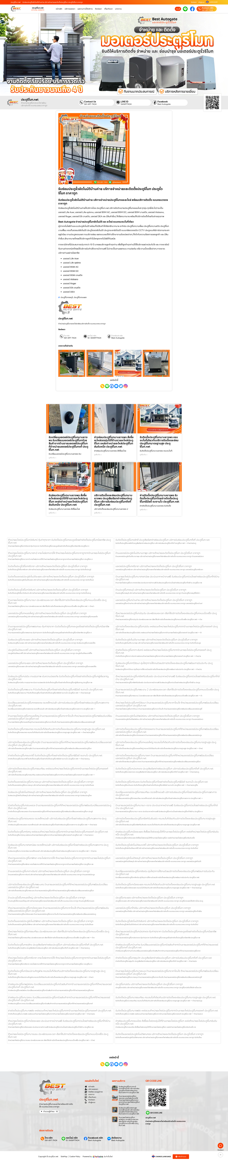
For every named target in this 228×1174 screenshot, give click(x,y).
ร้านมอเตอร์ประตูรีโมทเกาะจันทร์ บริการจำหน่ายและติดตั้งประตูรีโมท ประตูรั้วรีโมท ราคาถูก (49, 871)
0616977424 (126, 104)
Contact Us (90, 101)
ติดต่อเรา (194, 2)
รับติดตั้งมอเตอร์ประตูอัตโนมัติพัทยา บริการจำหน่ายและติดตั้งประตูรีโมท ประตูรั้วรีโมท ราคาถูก (50, 921)
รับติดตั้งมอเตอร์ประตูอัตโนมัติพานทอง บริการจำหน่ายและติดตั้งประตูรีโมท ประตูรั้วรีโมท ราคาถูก (160, 1034)
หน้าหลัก (59, 8)
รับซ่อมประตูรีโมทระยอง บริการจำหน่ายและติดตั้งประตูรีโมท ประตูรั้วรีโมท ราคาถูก (45, 640)
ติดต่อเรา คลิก (207, 8)
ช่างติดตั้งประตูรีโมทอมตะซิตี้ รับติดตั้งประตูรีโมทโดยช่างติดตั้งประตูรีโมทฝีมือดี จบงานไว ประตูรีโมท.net (55, 755)
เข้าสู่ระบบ (201, 2)
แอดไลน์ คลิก (92, 335)
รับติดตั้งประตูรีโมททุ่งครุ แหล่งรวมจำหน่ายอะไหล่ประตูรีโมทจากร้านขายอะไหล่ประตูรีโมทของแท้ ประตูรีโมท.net (58, 832)
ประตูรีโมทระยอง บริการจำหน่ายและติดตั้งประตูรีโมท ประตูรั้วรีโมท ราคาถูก (149, 898)
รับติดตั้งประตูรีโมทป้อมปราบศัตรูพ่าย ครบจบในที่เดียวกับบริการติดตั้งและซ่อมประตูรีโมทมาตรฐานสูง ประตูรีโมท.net (56, 972)
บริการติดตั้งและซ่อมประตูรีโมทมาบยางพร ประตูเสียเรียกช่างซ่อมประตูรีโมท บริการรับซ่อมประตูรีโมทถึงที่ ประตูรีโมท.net (113, 500)
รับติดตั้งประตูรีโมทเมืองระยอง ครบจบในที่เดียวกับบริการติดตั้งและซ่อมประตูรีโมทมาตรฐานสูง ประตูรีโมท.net (165, 884)
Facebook (162, 101)
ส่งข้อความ (116, 1137)
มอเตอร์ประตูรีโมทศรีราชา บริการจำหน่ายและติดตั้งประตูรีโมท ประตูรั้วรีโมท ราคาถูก (154, 566)
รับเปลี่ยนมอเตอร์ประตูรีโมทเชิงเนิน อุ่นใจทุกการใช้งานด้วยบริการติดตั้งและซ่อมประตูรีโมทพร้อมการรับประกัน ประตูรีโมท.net (165, 872)
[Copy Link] (102, 386)
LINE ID (124, 101)
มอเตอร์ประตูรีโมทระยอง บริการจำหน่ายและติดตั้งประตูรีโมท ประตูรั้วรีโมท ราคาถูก (45, 663)
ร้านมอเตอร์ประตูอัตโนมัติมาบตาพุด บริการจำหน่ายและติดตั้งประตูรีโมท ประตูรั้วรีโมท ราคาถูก (158, 553)
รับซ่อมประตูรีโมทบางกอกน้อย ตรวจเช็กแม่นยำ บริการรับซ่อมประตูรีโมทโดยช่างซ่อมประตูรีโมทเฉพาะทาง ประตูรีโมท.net (58, 846)
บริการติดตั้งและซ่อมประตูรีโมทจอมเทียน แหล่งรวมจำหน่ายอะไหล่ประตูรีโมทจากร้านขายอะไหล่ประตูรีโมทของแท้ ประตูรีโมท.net (58, 770)
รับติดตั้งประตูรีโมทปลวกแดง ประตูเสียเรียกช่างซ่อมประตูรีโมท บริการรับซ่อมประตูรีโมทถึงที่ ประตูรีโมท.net (164, 769)
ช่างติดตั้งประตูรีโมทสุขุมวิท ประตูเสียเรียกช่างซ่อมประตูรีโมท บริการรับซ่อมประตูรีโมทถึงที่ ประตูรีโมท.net (164, 958)
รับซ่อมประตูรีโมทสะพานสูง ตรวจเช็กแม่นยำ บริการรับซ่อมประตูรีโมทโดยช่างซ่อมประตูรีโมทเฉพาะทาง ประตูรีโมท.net (129, 1111)
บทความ (118, 8)
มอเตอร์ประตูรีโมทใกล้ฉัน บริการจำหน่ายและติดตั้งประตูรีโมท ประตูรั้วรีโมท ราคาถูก (153, 908)
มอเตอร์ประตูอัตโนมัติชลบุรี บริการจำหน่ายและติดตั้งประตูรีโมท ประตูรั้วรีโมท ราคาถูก (154, 858)
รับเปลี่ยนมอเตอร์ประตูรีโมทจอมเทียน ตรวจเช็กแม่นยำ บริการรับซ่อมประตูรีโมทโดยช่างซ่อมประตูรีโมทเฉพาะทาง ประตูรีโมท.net (166, 793)
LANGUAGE (213, 2)
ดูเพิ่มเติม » (52, 458)
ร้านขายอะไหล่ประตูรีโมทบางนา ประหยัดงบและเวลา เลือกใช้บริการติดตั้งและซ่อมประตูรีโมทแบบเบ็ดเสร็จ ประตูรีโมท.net (57, 601)
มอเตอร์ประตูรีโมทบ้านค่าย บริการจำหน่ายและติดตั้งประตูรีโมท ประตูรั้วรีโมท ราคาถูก (154, 600)
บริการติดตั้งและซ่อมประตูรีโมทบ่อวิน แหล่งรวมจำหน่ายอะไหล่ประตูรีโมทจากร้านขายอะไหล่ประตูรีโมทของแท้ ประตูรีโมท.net (167, 628)
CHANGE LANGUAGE (163, 1156)
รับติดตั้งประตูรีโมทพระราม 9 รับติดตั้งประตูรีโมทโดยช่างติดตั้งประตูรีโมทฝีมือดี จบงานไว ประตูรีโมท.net (55, 689)
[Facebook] (112, 386)
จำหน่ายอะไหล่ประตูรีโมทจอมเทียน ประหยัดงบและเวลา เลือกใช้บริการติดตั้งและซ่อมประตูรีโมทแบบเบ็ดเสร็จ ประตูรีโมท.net (58, 933)
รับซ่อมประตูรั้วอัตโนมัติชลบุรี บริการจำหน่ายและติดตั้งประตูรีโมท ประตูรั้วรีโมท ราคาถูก (47, 792)
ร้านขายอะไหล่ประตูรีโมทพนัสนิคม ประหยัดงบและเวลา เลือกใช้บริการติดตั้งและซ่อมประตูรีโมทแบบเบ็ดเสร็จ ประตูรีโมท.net (128, 1121)
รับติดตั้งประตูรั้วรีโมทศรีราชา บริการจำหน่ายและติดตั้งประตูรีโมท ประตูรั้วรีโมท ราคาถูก (48, 566)
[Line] (107, 386)
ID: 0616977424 (94, 338)
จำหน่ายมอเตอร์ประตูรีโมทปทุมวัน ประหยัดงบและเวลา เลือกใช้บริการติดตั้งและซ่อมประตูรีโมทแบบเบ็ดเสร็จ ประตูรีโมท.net (166, 614)
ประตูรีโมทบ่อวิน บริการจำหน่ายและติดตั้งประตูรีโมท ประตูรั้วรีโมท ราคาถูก (149, 984)
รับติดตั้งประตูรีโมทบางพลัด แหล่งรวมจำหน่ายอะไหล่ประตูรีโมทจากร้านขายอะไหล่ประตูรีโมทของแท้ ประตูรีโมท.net (167, 1010)
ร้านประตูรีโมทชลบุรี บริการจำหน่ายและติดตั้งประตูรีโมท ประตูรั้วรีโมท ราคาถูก (151, 590)
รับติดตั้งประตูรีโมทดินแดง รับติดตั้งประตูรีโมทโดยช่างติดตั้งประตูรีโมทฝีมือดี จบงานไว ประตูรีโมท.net (162, 782)
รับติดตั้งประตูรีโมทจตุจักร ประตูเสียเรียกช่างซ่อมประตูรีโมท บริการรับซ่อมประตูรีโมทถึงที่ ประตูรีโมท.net (55, 945)
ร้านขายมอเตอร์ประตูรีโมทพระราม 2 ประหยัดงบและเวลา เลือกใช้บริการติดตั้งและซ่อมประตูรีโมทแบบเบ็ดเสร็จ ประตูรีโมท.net (167, 691)
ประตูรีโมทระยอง (80, 297)
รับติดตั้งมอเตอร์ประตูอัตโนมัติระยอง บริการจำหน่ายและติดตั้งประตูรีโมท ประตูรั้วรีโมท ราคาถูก (51, 576)
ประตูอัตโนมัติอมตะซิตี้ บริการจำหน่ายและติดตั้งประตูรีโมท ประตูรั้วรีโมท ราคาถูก (44, 650)
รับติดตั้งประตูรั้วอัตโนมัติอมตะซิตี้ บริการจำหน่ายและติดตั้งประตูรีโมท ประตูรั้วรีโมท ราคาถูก (157, 845)
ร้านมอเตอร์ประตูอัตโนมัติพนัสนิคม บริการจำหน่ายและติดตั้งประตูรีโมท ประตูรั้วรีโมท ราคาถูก (158, 716)
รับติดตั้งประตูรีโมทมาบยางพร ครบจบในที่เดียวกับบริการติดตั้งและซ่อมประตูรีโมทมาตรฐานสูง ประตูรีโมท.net (159, 442)
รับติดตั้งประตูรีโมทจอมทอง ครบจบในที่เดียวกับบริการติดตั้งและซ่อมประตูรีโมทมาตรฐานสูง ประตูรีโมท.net (56, 729)
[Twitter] (121, 386)
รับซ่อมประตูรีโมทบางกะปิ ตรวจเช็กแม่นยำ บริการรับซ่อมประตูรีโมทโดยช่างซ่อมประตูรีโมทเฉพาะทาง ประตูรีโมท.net (129, 1089)
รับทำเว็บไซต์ (108, 1156)
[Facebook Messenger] (116, 386)
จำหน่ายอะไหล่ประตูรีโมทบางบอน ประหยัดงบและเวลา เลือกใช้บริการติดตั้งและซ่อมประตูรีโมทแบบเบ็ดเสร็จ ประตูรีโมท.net (58, 1035)
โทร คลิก (67, 335)
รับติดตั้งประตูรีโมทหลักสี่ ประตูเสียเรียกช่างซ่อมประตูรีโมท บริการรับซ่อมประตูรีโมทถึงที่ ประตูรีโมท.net (163, 540)
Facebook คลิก (117, 335)
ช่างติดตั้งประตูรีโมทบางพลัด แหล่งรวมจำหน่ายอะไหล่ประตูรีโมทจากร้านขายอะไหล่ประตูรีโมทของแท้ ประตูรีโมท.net (59, 1010)
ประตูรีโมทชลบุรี (67, 297)
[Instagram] (126, 386)
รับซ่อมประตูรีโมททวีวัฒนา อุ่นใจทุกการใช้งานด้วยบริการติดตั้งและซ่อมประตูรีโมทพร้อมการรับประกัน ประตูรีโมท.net (164, 664)
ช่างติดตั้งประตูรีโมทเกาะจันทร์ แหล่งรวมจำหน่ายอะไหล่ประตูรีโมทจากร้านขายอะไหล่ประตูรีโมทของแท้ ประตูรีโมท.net (163, 651)
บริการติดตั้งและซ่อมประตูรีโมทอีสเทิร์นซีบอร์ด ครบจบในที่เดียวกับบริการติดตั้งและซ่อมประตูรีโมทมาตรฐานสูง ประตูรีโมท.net (165, 820)
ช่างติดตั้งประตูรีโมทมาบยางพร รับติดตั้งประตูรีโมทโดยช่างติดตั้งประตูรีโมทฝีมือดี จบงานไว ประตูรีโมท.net (159, 498)
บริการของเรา (70, 8)
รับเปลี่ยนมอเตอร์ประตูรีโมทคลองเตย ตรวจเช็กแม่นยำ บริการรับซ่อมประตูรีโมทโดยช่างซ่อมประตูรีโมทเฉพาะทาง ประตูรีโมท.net (58, 704)
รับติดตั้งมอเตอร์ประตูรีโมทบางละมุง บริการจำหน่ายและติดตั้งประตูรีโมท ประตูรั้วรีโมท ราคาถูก (51, 782)
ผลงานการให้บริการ (85, 8)
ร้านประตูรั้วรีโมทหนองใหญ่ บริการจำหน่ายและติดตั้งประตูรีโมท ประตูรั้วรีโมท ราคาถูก (46, 898)
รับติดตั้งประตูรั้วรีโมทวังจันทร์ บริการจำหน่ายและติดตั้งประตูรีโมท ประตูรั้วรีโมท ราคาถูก (48, 590)
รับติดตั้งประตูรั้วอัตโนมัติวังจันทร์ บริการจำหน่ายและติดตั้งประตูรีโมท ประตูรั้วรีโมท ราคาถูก (157, 921)
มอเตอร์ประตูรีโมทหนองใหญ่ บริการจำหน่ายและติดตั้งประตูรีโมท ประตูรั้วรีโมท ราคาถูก (47, 613)
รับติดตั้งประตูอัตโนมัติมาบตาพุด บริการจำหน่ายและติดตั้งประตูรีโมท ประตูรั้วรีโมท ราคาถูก (157, 640)
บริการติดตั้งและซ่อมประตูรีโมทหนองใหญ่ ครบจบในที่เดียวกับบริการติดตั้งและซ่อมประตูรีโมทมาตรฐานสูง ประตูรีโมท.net (166, 743)
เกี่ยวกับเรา (108, 8)
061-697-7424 (207, 10)
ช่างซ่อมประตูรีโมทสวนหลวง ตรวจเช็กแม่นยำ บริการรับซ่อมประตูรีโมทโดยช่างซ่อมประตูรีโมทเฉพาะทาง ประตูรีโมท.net (57, 820)
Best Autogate (164, 104)
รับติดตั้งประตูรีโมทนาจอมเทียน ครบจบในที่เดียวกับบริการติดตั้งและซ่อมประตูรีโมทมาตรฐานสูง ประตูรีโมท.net (166, 997)
